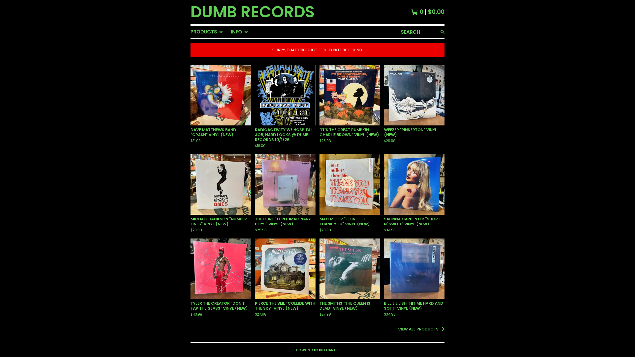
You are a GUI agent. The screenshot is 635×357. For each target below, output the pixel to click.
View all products (418, 329)
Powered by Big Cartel (317, 350)
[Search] (442, 32)
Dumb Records (252, 12)
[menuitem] (206, 32)
